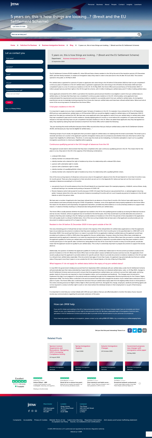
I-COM (79, 431)
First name (12, 58)
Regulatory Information (93, 420)
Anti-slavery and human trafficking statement (120, 420)
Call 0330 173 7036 (19, 26)
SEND (9, 102)
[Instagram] (32, 411)
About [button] (107, 4)
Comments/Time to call (17, 90)
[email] (144, 330)
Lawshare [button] (137, 4)
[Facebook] (29, 411)
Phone (11, 83)
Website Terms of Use (57, 420)
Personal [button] (91, 4)
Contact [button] (121, 4)
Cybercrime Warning (75, 420)
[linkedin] (139, 330)
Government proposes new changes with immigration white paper (136, 348)
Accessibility (27, 420)
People (113, 4)
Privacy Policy (16, 108)
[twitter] (134, 330)
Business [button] (99, 4)
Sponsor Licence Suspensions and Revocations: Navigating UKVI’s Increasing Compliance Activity (59, 350)
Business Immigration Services (74, 58)
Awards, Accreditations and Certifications (85, 422)
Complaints (17, 420)
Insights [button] (129, 4)
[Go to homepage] (15, 4)
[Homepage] (32, 405)
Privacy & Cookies (40, 420)
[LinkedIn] (36, 411)
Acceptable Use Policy (60, 422)
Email (11, 74)
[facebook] (130, 330)
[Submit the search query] (139, 34)
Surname (12, 67)
